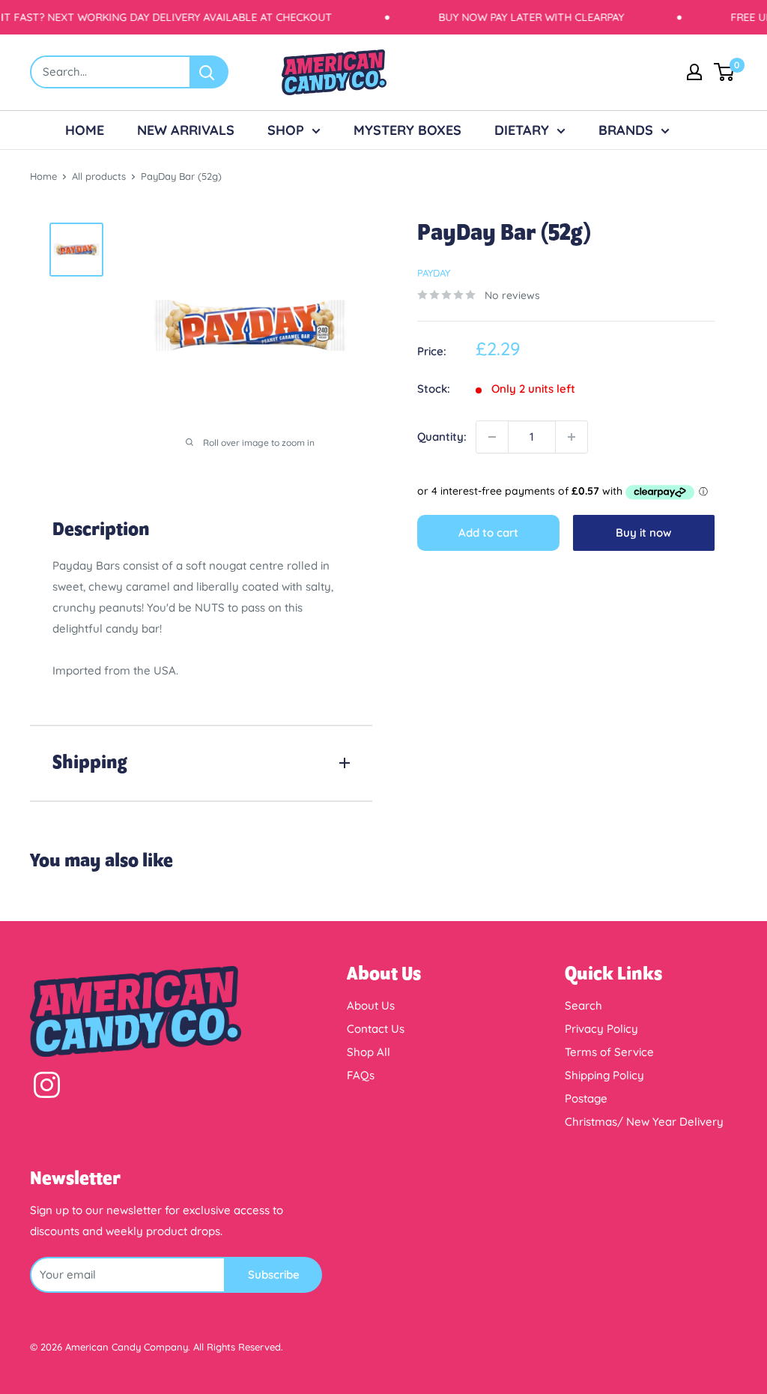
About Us (371, 1005)
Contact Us (375, 1029)
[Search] (209, 71)
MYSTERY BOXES (407, 130)
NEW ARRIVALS (185, 130)
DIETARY (521, 130)
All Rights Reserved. (238, 1347)
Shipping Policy (604, 1075)
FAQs (361, 1075)
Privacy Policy (601, 1029)
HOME (84, 130)
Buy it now (643, 532)
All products (99, 176)
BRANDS (625, 130)
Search (583, 1005)
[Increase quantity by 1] (571, 437)
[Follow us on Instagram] (47, 1088)
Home (43, 176)
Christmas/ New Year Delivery (644, 1121)
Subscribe (274, 1274)
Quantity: (442, 436)
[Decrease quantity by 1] (492, 437)
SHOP (285, 130)
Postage (586, 1098)
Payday (433, 273)
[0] (724, 72)
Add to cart (488, 532)
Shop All (368, 1052)
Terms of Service (609, 1052)
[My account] (694, 72)
